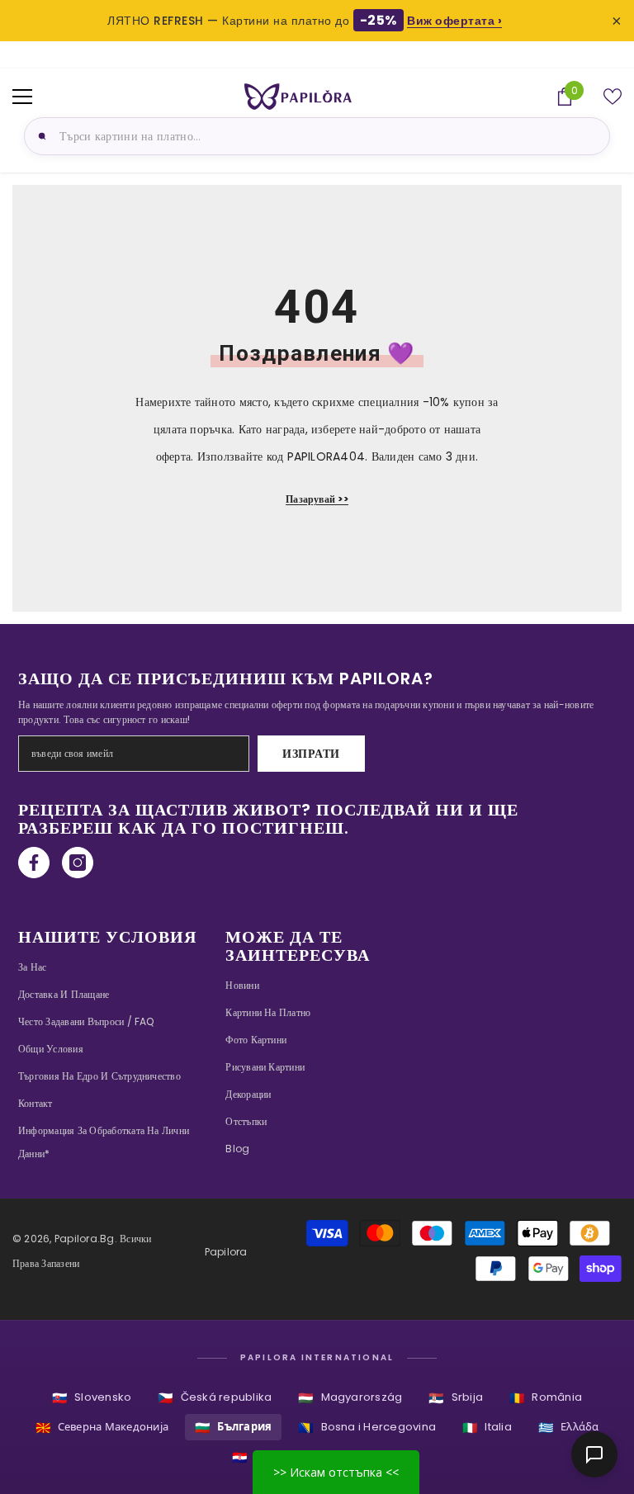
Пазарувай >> (317, 499)
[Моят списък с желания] (612, 96)
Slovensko (91, 1398)
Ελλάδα (568, 1427)
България (233, 1427)
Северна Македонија (102, 1427)
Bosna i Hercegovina (367, 1427)
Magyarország (350, 1398)
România (545, 1398)
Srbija (455, 1398)
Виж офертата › (454, 20)
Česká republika (215, 1398)
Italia (487, 1427)
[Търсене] (39, 136)
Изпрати (311, 753)
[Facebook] (34, 862)
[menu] (22, 96)
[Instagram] (77, 862)
